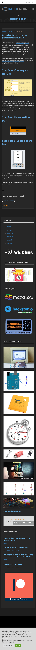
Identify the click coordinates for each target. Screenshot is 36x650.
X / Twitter (10, 233)
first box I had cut (18, 49)
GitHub (9, 227)
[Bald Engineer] (18, 8)
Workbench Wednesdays (12, 550)
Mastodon (10, 236)
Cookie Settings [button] (8, 645)
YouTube (9, 243)
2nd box (4, 54)
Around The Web (8, 31)
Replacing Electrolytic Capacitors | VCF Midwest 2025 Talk (17, 539)
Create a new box (9, 201)
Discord (9, 240)
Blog (5, 543)
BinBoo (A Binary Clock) (22, 43)
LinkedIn (9, 230)
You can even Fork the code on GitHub (13, 196)
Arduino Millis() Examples (12, 511)
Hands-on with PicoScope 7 (13, 564)
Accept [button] (18, 645)
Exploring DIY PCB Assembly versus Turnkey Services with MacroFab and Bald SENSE (18, 556)
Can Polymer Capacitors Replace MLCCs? (17, 547)
